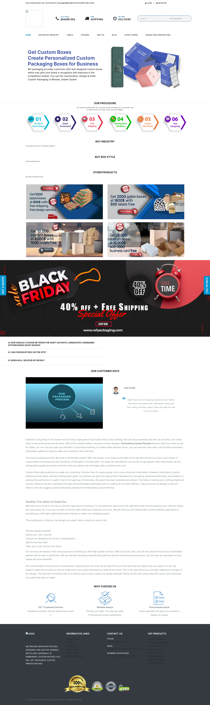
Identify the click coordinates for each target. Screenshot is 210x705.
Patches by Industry (49, 35)
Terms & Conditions (75, 656)
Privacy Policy (72, 649)
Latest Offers (131, 35)
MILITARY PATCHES (156, 646)
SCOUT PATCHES (155, 663)
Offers (69, 642)
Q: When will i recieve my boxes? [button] (26, 360)
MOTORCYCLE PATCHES (159, 642)
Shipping (97, 19)
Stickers (85, 35)
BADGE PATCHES (155, 656)
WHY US (100, 35)
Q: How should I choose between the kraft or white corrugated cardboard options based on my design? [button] (51, 343)
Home (28, 35)
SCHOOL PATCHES (156, 660)
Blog (114, 35)
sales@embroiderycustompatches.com (75, 3)
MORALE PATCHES (156, 639)
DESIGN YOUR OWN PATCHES (158, 35)
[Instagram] (28, 668)
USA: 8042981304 (33, 3)
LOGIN (149, 3)
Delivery (124, 19)
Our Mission (71, 646)
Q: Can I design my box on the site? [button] (27, 352)
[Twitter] (36, 668)
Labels (70, 35)
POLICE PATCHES (155, 649)
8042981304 (68, 19)
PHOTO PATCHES (155, 653)
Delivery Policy (72, 639)
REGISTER (162, 3)
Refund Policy (72, 653)
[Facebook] (44, 668)
